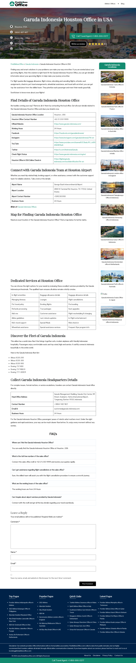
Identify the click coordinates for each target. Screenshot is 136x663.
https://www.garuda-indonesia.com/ (67, 124)
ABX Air (41, 613)
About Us (87, 655)
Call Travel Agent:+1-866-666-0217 (92, 36)
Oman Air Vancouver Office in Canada (82, 630)
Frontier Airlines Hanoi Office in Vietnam (113, 612)
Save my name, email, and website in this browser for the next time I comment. (41, 578)
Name (14, 552)
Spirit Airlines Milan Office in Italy (80, 606)
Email (13, 563)
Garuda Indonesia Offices (27, 207)
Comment (15, 522)
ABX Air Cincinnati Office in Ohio (19, 625)
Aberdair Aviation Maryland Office (20, 615)
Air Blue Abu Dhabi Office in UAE (50, 630)
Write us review (78, 44)
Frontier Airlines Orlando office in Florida (113, 628)
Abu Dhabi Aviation (45, 610)
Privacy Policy (107, 655)
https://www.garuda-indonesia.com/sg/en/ (70, 154)
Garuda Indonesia (32, 64)
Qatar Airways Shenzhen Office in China (83, 622)
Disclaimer (96, 655)
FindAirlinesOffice (17, 64)
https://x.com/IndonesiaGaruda (66, 150)
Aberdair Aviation (45, 606)
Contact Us (119, 655)
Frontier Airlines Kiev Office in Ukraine (112, 632)
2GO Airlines (43, 603)
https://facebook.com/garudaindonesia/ (69, 133)
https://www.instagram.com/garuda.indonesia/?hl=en (74, 138)
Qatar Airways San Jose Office (80, 626)
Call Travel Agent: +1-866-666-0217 (68, 660)
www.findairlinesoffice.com (26, 656)
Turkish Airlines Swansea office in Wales (83, 603)
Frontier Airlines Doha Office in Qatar (112, 609)
